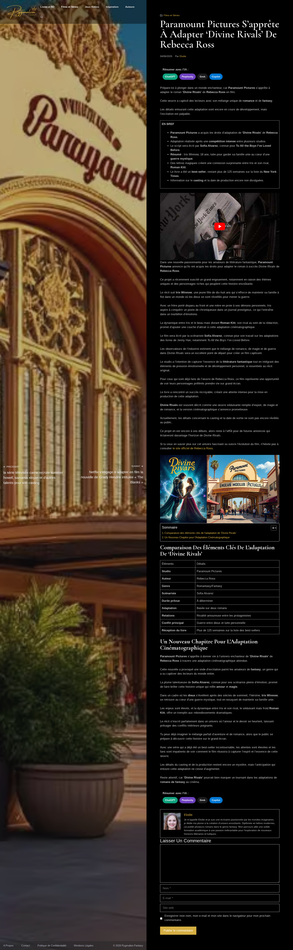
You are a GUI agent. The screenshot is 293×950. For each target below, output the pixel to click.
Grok (202, 76)
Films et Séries (69, 6)
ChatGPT (170, 76)
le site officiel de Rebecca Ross (193, 448)
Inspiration (112, 6)
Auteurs (129, 6)
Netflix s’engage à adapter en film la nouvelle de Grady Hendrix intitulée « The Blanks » (112, 477)
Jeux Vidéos (92, 6)
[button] (41, 17)
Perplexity (187, 76)
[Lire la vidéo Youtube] (219, 226)
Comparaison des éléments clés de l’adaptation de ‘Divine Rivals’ (200, 532)
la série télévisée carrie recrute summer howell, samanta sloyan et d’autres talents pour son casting (33, 478)
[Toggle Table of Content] (272, 528)
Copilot (216, 76)
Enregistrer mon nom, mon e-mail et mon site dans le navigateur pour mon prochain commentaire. (217, 918)
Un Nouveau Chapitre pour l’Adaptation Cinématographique (197, 537)
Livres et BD (47, 6)
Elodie (183, 56)
